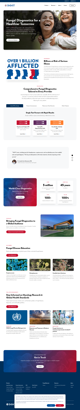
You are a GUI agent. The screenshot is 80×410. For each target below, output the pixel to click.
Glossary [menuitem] (44, 385)
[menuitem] (8, 383)
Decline (60, 405)
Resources (53, 5)
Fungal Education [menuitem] (46, 383)
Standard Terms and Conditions (70, 404)
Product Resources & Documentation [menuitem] (59, 385)
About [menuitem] (72, 383)
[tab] (72, 155)
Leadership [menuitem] (72, 385)
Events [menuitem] (55, 387)
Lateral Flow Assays (14, 105)
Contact (72, 5)
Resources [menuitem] (56, 383)
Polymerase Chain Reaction (48, 105)
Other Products (65, 105)
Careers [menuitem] (72, 387)
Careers (65, 5)
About (59, 5)
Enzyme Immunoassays (32, 105)
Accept (51, 405)
